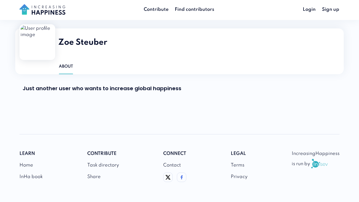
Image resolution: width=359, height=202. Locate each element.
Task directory (103, 165)
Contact (172, 165)
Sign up (330, 9)
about (66, 66)
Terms (237, 165)
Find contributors (194, 9)
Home (26, 165)
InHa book (31, 176)
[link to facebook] (181, 180)
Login (309, 9)
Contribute (156, 9)
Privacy (239, 176)
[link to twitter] (168, 180)
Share (94, 176)
